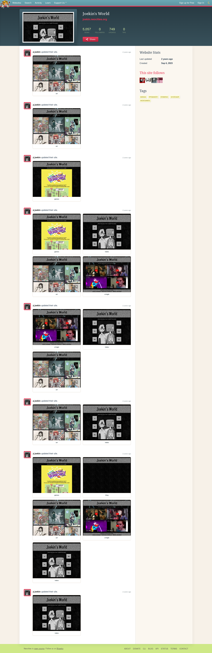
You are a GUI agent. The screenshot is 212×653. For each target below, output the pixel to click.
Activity (38, 2)
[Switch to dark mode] (209, 3)
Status (164, 648)
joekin (37, 51)
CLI (144, 648)
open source (39, 648)
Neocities (28, 648)
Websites (16, 2)
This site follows (152, 73)
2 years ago (127, 52)
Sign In (201, 2)
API (157, 648)
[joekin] (27, 53)
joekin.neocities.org (95, 19)
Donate (137, 648)
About (127, 648)
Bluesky (60, 648)
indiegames (145, 100)
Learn (48, 2)
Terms (173, 648)
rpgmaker (153, 97)
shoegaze (175, 97)
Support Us (59, 2)
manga (143, 97)
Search (28, 2)
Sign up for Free (186, 2)
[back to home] (5, 3)
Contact (183, 648)
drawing (164, 97)
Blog (150, 648)
